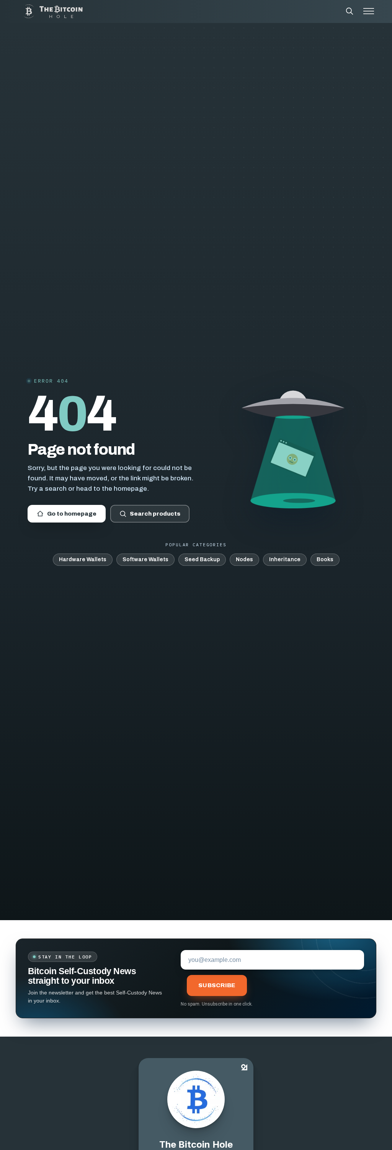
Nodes (244, 559)
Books (325, 559)
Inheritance (285, 559)
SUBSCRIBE (216, 985)
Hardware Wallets (82, 559)
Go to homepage (71, 514)
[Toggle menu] (368, 11)
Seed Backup (202, 559)
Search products (155, 514)
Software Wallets (145, 559)
